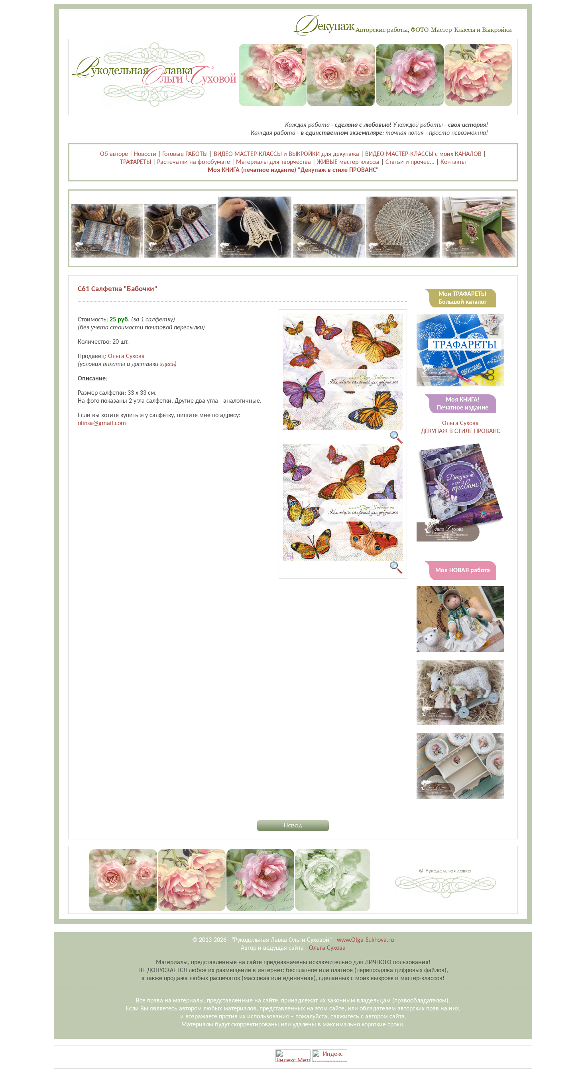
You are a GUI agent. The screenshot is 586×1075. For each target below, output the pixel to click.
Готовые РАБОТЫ (185, 154)
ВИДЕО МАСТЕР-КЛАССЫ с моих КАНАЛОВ (423, 154)
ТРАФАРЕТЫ (135, 162)
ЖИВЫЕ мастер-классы (348, 162)
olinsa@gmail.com (102, 423)
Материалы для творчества (273, 162)
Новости (145, 154)
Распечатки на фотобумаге (193, 162)
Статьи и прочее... (410, 162)
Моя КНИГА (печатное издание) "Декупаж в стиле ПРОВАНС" (293, 170)
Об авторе (114, 154)
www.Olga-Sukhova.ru (365, 940)
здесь (167, 364)
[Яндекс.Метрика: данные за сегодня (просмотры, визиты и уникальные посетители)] (293, 1055)
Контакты (453, 162)
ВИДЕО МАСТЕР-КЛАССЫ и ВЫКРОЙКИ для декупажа (286, 154)
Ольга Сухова (126, 356)
